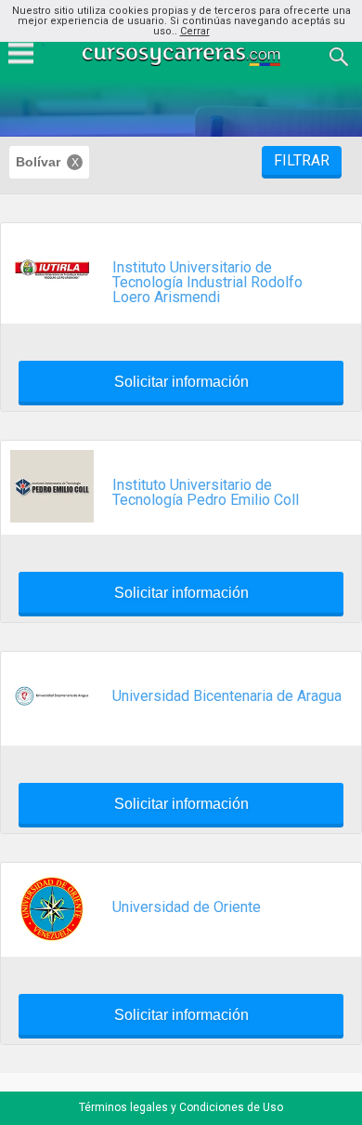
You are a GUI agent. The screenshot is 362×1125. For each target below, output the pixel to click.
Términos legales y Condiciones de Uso (181, 1107)
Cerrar (195, 31)
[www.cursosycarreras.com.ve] (183, 55)
